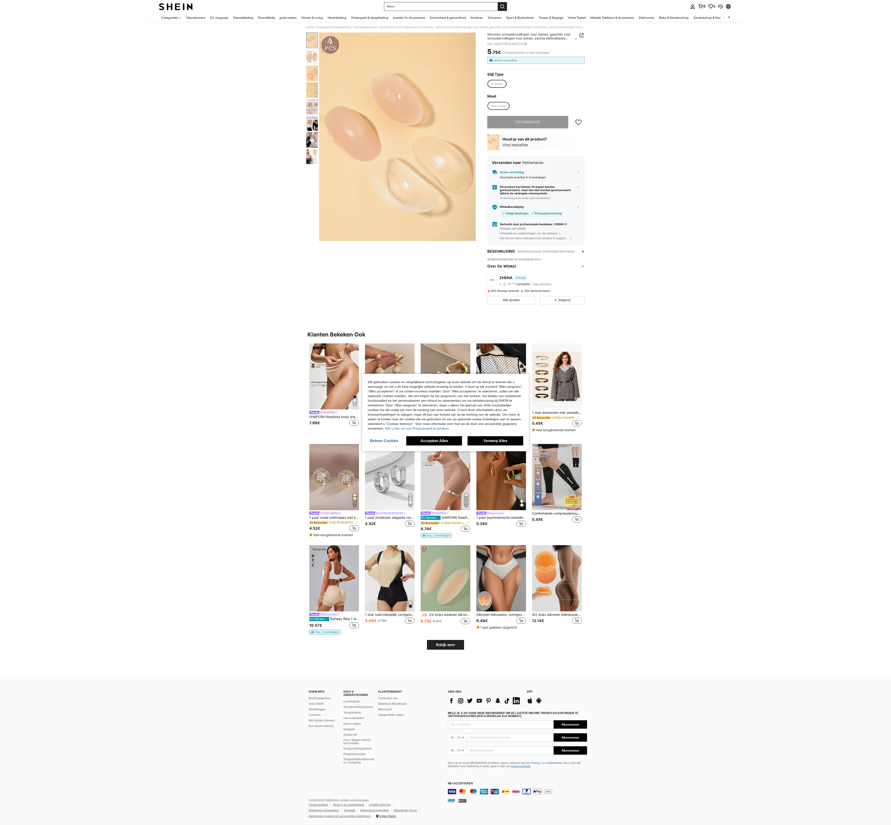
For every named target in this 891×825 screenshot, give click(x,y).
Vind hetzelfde (515, 145)
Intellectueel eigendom (374, 810)
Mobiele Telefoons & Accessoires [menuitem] (612, 18)
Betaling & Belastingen (392, 703)
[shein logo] (176, 6)
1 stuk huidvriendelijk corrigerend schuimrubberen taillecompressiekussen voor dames (390, 614)
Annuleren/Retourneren (358, 707)
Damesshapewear (365, 27)
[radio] (496, 84)
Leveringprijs (351, 701)
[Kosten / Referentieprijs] (502, 52)
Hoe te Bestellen (353, 718)
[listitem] (334, 388)
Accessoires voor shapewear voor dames (406, 27)
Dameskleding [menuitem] (243, 18)
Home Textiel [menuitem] (577, 18)
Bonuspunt (385, 709)
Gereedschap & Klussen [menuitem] (709, 18)
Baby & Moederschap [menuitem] (674, 18)
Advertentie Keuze (405, 810)
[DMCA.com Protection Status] (462, 800)
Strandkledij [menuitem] (266, 18)
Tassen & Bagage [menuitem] (551, 18)
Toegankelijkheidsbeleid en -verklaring (358, 761)
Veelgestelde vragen (391, 715)
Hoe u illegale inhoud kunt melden (357, 741)
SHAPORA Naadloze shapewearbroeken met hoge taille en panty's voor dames (445, 517)
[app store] (530, 702)
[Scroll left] (723, 17)
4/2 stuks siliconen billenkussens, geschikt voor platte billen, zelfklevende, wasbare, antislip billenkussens (557, 614)
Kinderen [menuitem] (477, 18)
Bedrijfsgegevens (320, 698)
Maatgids (349, 729)
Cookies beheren (380, 804)
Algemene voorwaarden (324, 810)
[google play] (539, 702)
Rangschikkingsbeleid (357, 748)
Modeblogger (317, 709)
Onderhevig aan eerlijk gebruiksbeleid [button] (524, 198)
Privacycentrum (318, 804)
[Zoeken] (502, 6)
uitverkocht (527, 122)
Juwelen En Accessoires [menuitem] (409, 18)
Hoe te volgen (352, 723)
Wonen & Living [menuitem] (312, 18)
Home (310, 27)
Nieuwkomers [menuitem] (195, 18)
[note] (554, 430)
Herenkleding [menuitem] (337, 18)
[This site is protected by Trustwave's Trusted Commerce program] (451, 800)
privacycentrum (520, 766)
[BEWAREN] (578, 122)
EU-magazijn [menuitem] (219, 18)
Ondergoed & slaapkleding (334, 27)
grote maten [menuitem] (288, 18)
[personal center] (692, 6)
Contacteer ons (387, 698)
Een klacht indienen (321, 726)
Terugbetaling (352, 712)
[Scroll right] (729, 17)
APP (530, 691)
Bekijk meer (445, 645)
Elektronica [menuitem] (646, 18)
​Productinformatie (354, 754)
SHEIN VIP (350, 735)
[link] (702, 6)
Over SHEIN (316, 703)
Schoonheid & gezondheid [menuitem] (448, 18)
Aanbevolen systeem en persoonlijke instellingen (340, 816)
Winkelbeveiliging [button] (512, 207)
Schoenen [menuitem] (494, 18)
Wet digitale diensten (322, 720)
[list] (485, 700)
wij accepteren (460, 783)
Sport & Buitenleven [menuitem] (520, 18)
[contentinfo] (517, 791)
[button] (720, 6)
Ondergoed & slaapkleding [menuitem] (369, 18)
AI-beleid (349, 810)
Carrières (314, 715)
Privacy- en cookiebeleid (546, 763)
